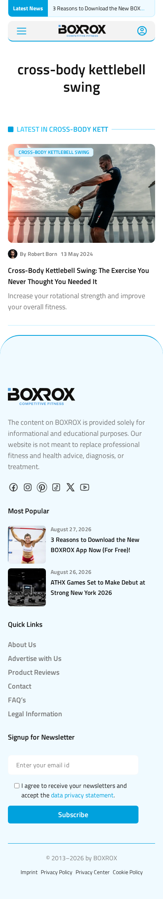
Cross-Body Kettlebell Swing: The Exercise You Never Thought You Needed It (78, 276)
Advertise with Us (34, 658)
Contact (19, 686)
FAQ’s (17, 700)
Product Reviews (33, 672)
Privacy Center (93, 872)
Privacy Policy (56, 872)
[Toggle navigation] (21, 31)
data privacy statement (82, 795)
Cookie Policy (128, 872)
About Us (22, 644)
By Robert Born (38, 253)
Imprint (29, 872)
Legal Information (35, 713)
